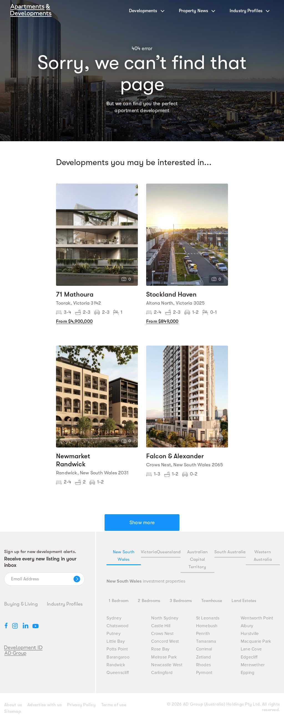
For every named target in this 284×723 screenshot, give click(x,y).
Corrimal (204, 649)
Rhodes (203, 665)
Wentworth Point (257, 618)
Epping (248, 672)
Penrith (203, 633)
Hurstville (250, 633)
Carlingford (162, 672)
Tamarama (206, 641)
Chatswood (117, 626)
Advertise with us (44, 704)
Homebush (207, 626)
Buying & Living (21, 604)
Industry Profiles (65, 604)
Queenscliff (117, 672)
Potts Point (117, 649)
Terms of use (113, 704)
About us (13, 704)
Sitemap (12, 711)
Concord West (165, 641)
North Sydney (164, 618)
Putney (113, 633)
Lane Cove (251, 649)
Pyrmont (204, 672)
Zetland (203, 657)
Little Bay (115, 641)
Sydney (113, 618)
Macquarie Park (256, 641)
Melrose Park (164, 657)
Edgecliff (249, 657)
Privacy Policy (81, 704)
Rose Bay (160, 649)
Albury (247, 626)
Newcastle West (166, 665)
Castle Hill (160, 626)
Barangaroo (118, 657)
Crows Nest (162, 633)
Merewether (253, 665)
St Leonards (208, 618)
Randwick (115, 665)
